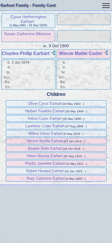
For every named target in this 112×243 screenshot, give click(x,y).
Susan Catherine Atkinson (27, 33)
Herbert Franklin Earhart (45, 111)
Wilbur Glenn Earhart (45, 133)
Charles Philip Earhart (25, 53)
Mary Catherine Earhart (45, 178)
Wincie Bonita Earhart (45, 141)
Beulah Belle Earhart (45, 148)
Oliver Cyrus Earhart (45, 103)
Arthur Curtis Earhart (45, 118)
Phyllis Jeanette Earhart (45, 163)
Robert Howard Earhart (45, 171)
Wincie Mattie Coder (80, 53)
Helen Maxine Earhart (45, 156)
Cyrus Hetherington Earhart (28, 19)
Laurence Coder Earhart (45, 126)
